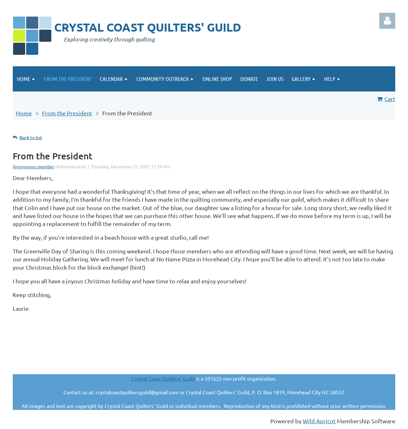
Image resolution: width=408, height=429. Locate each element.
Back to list (30, 138)
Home (24, 113)
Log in (387, 21)
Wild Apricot (319, 421)
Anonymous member (33, 166)
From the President (67, 113)
